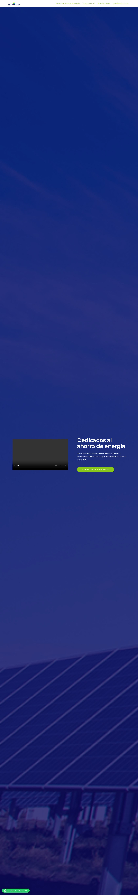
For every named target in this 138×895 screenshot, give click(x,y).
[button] (16, 891)
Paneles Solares (104, 3)
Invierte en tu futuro (120, 3)
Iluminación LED (89, 3)
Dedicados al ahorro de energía (68, 3)
